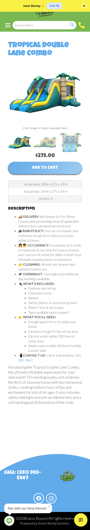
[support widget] (80, 520)
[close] (84, 5)
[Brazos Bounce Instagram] (51, 498)
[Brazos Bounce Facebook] (38, 498)
